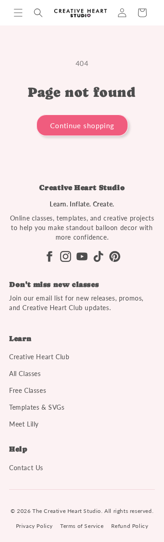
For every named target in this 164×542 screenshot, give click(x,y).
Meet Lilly (24, 424)
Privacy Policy (34, 525)
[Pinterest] (114, 256)
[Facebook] (49, 256)
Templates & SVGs (37, 407)
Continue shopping (82, 125)
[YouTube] (82, 256)
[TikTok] (98, 256)
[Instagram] (65, 256)
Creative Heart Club (39, 357)
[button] (18, 13)
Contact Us (26, 468)
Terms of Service (82, 525)
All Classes (25, 373)
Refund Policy (130, 525)
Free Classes (27, 390)
